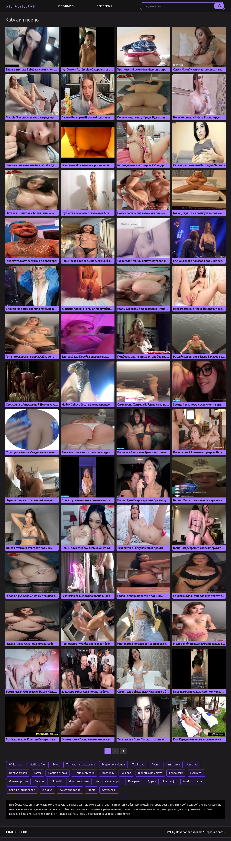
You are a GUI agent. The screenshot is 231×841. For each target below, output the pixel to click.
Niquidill (57, 781)
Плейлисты (66, 6)
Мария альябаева (113, 764)
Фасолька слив (79, 781)
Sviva (56, 764)
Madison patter (192, 781)
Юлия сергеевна (84, 772)
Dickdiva (47, 789)
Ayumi (155, 764)
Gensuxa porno (18, 781)
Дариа (151, 781)
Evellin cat (196, 772)
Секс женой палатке (22, 789)
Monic (91, 789)
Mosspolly (108, 772)
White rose (15, 764)
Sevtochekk (109, 789)
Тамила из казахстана (80, 764)
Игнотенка (173, 764)
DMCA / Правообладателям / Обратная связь (195, 832)
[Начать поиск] (219, 6)
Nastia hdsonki (57, 772)
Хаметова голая (70, 789)
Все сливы (104, 6)
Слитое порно (16, 832)
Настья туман (18, 772)
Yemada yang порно (108, 781)
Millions (126, 772)
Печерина (134, 781)
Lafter (37, 772)
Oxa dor (40, 781)
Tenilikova (138, 764)
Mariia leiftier (37, 764)
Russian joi (169, 781)
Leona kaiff (176, 772)
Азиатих (192, 764)
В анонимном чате (150, 772)
